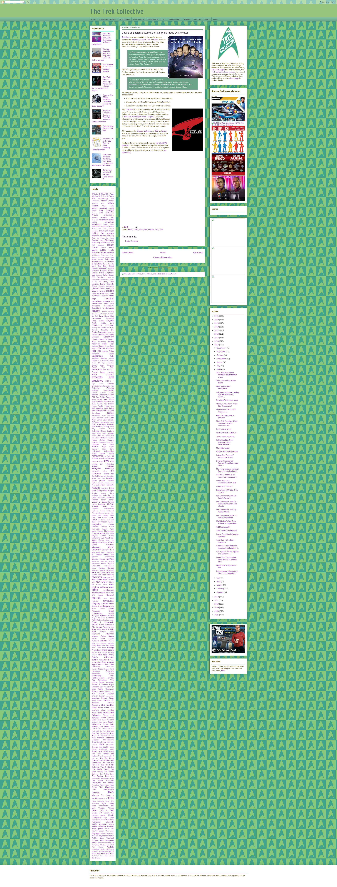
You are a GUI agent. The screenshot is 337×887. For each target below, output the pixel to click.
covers (96, 310)
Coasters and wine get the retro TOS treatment (227, 572)
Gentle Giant (102, 420)
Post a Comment (131, 241)
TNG (156, 230)
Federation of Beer (106, 395)
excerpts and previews (103, 378)
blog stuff (101, 242)
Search (207, 19)
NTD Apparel (97, 595)
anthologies (109, 215)
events (94, 374)
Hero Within (108, 444)
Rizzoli (100, 669)
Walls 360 (95, 836)
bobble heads (107, 250)
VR (112, 833)
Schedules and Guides (107, 19)
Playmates (96, 634)
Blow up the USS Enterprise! (223, 387)
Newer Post (127, 252)
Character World (102, 279)
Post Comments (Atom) (168, 268)
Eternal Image (98, 372)
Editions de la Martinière (100, 361)
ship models (107, 705)
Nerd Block (101, 572)
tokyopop (95, 795)
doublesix (95, 346)
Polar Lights (107, 638)
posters (103, 640)
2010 (216, 604)
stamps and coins (100, 726)
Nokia (105, 584)
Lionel (107, 513)
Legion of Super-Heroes (103, 502)
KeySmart (104, 488)
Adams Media (108, 206)
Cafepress (95, 268)
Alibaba (94, 210)
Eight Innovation (108, 363)
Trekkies (101, 808)
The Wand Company (103, 780)
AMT (101, 213)
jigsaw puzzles (98, 481)
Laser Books (107, 500)
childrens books (98, 284)
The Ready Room (100, 769)
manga (111, 524)
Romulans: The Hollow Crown (103, 681)
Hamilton (111, 438)
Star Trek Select (98, 733)
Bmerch (103, 248)
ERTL (112, 369)
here (223, 671)
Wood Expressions (107, 849)
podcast (94, 638)
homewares (97, 456)
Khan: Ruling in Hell (99, 491)
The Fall (101, 760)
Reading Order (153, 19)
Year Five (101, 853)
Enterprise (143, 230)
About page (234, 78)
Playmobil (110, 634)
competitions (96, 301)
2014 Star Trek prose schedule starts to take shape (226, 375)
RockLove (110, 671)
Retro (112, 660)
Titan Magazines (106, 787)
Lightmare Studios (98, 511)
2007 (216, 615)
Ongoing (96, 603)
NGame (111, 582)
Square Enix (108, 724)
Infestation (110, 464)
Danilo (103, 328)
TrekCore (125, 37)
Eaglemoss (97, 356)
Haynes (95, 442)
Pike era (95, 627)
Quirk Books (108, 655)
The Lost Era (108, 763)
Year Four (109, 853)
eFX (99, 363)
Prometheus (96, 650)
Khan (111, 488)
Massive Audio (108, 529)
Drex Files (197, 19)
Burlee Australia (108, 264)
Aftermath (103, 208)
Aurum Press (109, 224)
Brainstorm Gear (107, 255)
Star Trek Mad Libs (107, 731)
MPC (106, 561)
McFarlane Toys (98, 538)
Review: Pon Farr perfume (227, 451)
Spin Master (103, 722)
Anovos (95, 215)
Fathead (94, 393)
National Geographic (107, 570)
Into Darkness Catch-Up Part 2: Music (226, 510)
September (221, 359)
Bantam (111, 226)
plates (112, 631)
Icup (100, 461)
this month (108, 783)
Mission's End (108, 550)
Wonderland (95, 849)
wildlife (94, 843)
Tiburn (102, 785)
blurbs (95, 247)
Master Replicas (97, 531)
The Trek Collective (117, 11)
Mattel (102, 533)
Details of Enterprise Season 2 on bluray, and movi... (227, 463)
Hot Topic (107, 456)
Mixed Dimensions (107, 552)
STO (101, 744)
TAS (100, 751)
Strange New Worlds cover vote (108, 128)
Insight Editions (103, 466)
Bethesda (95, 236)
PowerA (111, 641)
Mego (94, 540)
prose (111, 650)
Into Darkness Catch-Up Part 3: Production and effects (226, 503)
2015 (216, 338)
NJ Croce (96, 585)
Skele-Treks (96, 720)
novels (102, 592)
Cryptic (110, 320)
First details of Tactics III (226, 433)
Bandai (105, 226)
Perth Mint (96, 620)
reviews (110, 662)
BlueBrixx (101, 245)
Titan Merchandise (103, 789)
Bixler (101, 240)
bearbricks (95, 231)
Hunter (101, 458)
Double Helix (108, 344)
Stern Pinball (101, 742)
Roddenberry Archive (103, 673)
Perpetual (110, 618)
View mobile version (162, 257)
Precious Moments (107, 643)
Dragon (101, 346)
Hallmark (103, 438)
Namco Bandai (106, 568)
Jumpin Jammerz (104, 483)
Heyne (111, 446)
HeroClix (95, 447)
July (218, 366)
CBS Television (98, 277)
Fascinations (109, 390)
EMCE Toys (98, 367)
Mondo (102, 559)
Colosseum (104, 295)
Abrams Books (107, 201)
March (219, 585)
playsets (95, 636)
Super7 (94, 751)
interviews (95, 471)
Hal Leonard (106, 435)
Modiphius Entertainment (103, 556)
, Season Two (141, 40)
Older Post (198, 252)
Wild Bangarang (107, 840)
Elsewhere (110, 365)
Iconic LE (95, 461)
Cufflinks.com (97, 325)
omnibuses (108, 601)
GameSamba (96, 415)
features (95, 395)
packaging (105, 606)
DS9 (98, 348)
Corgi (112, 303)
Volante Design (98, 831)
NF (107, 582)
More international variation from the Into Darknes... (227, 470)
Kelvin (96, 487)
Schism (101, 694)
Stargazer (95, 740)
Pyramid (104, 652)
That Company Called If (106, 756)
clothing (110, 291)
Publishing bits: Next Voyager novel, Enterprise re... (224, 442)
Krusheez (95, 495)
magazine (96, 524)
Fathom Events (107, 393)
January (220, 592)
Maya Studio (110, 533)
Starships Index (174, 19)
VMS (112, 829)
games (110, 413)
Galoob (111, 411)
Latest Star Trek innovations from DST (226, 482)
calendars (103, 268)
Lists (163, 19)
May (219, 578)
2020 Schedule (124, 19)
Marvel (111, 527)
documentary (102, 341)
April (219, 581)
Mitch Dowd (96, 552)
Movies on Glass (98, 561)
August (220, 362)
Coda (102, 293)
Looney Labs (108, 515)
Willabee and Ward (107, 845)
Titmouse (95, 792)
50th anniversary (100, 198)
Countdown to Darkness (103, 308)
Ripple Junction (98, 664)
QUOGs (95, 657)
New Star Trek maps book (227, 400)
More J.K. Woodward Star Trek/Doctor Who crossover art (227, 423)
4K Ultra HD (103, 194)
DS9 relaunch (108, 348)
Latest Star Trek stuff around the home (225, 456)
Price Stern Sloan (108, 645)
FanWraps (95, 390)
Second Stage (107, 698)
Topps (101, 798)
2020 (216, 320)
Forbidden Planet (102, 402)
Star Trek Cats (104, 729)
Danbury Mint (96, 328)
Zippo (106, 856)
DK (106, 339)
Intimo (105, 471)
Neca (94, 572)
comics (109, 298)
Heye (104, 447)
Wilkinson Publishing (104, 842)
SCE (93, 694)
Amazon (94, 213)
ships (94, 707)
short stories (107, 710)
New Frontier (108, 574)
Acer (102, 203)
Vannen (111, 824)
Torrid (105, 798)
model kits (109, 554)
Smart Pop (105, 720)
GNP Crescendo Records (103, 424)
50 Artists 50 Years (106, 196)
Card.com (99, 275)
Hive (112, 449)
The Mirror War (98, 765)
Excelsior (110, 374)
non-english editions (103, 585)
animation (109, 213)
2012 (216, 597)
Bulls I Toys (104, 261)
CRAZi (104, 311)
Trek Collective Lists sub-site (223, 72)
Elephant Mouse (98, 365)
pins (100, 627)
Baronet (111, 229)
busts (94, 266)
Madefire (111, 522)
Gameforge (96, 413)
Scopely (102, 696)
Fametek (106, 386)
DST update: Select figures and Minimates (227, 552)
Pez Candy (110, 620)
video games (97, 829)
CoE (107, 293)
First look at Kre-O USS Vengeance (226, 411)
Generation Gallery (102, 418)
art (112, 217)
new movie (97, 577)
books (103, 252)
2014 (216, 341)
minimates (96, 547)
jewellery (110, 478)
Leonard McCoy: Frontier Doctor (103, 505)
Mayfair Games (99, 536)
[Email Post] (136, 227)
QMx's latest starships (225, 436)
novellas (95, 593)
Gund (99, 436)
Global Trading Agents (102, 422)
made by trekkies (99, 522)
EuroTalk (111, 372)
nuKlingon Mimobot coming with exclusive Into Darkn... (227, 394)
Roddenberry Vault (103, 676)
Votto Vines (110, 831)
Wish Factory (98, 847)
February (221, 589)
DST (94, 351)
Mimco (94, 545)
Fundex (94, 406)
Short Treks (97, 712)
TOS (161, 230)
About (215, 19)
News (93, 19)
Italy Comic (107, 476)
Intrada (106, 474)
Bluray (130, 230)
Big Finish (100, 238)
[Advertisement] (194, 206)
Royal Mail (107, 687)
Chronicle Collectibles (106, 286)
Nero (108, 572)
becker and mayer (106, 231)
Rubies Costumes (106, 689)
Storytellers (110, 745)
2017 (216, 330)
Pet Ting (103, 620)
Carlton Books (108, 275)
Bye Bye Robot (106, 266)
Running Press (98, 691)
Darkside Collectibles (100, 330)
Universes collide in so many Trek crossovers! (226, 476)
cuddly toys (107, 323)
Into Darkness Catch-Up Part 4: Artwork (226, 497)
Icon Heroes (108, 458)
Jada (103, 478)
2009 (216, 608)
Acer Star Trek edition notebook (225, 541)
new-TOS (100, 582)
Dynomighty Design (103, 353)
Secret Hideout (97, 700)
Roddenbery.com (98, 678)
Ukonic (111, 815)
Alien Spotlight (106, 210)
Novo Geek (110, 592)
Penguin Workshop (98, 618)
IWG (99, 478)
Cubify (94, 323)
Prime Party (101, 647)
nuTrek (96, 597)
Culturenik (110, 325)
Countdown (109, 306)
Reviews (187, 19)
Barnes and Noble (99, 229)
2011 (216, 600)
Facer (101, 384)
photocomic (109, 622)
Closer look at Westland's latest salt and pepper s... (227, 547)
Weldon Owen (98, 838)
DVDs (136, 230)
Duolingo (105, 351)
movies (151, 230)
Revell (104, 662)
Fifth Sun (95, 397)
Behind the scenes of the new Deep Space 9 (108, 174)
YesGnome (95, 856)
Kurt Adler (103, 495)
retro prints (96, 662)
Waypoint (102, 836)
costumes (96, 306)
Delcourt (94, 334)
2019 (216, 323)
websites (110, 836)
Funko (100, 406)
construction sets (100, 303)
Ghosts (111, 420)
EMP (112, 367)
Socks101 (95, 722)
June (219, 369)
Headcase (102, 442)
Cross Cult (109, 316)
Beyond (103, 236)
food (105, 399)
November (221, 351)
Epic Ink (106, 369)
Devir (106, 334)
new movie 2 (108, 577)
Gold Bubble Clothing (100, 427)
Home (163, 252)
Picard (95, 624)
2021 (216, 316)
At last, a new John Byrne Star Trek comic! (226, 405)
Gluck (112, 422)
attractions (109, 222)
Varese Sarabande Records (103, 826)
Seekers (95, 702)
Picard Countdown (106, 625)
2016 (216, 334)
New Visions (97, 579)
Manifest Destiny (99, 527)
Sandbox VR (109, 691)
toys (103, 803)
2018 (216, 327)
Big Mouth (110, 238)
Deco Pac (110, 332)
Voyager (96, 833)
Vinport (107, 829)
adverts (94, 208)
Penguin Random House (103, 615)
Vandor (94, 824)
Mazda (111, 536)
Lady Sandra (101, 497)
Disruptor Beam (98, 339)
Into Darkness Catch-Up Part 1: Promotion (226, 516)
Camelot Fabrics (107, 271)
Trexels (94, 810)
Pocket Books (107, 636)
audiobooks (96, 224)
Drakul (107, 346)
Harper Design (98, 440)
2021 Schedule (138, 19)
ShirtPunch (95, 710)
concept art (108, 301)
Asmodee (95, 220)
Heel (108, 442)
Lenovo (94, 504)
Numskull (110, 595)
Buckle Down (109, 257)
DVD (156, 131)
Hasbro (111, 440)
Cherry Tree (108, 282)
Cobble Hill (95, 293)
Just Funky (100, 485)
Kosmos (103, 493)
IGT (101, 464)
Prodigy (110, 648)
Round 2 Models (100, 684)
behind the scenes (103, 233)
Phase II (96, 622)
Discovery (109, 336)
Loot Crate (96, 517)
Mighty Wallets (108, 542)
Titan (107, 785)
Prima (93, 647)
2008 (216, 611)
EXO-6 (108, 381)
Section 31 (109, 700)
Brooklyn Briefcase (98, 257)
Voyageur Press (105, 833)
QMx (100, 655)
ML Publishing (97, 554)
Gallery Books (102, 410)
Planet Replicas (102, 629)
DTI (99, 351)
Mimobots (110, 545)
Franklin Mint (102, 404)
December (221, 348)
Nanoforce (95, 570)
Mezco (101, 540)
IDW (106, 461)
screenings (110, 696)
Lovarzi (104, 517)
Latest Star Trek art (224, 486)
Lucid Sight (110, 520)
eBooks (104, 358)
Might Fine (110, 540)
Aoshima (94, 217)
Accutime (95, 203)
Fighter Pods (105, 397)
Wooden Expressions (99, 851)
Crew (101, 316)
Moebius (95, 559)
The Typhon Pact (100, 776)
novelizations (109, 590)
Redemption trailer (224, 429)
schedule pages (218, 70)
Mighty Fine (97, 542)
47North (95, 194)
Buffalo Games (97, 259)
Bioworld (95, 240)
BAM (101, 226)
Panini (111, 609)
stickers (94, 745)
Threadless (95, 785)
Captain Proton (98, 273)
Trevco (111, 808)
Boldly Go (96, 252)
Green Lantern (107, 431)
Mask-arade (96, 529)
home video (107, 453)
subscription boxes (106, 749)
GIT (93, 422)
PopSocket (95, 641)
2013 (216, 345)
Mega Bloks (109, 538)
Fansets (110, 388)
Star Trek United (102, 735)
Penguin (111, 613)
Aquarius (104, 217)
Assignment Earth (106, 220)
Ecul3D (111, 358)
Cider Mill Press (98, 288)
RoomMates (110, 682)
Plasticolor (103, 631)
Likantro (101, 513)
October (220, 355)
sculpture (95, 698)
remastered (104, 660)
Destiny (101, 334)
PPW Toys (95, 643)
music (103, 563)
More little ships (222, 448)
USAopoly (110, 822)
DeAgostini (102, 332)
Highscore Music (99, 449)
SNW (112, 720)
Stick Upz (110, 742)
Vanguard (103, 824)
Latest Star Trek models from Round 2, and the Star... (226, 559)
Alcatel (111, 208)
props (104, 650)
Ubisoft (106, 813)
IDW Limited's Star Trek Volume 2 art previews (226, 522)
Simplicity (111, 717)
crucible (101, 321)
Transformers (103, 806)
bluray (155, 40)
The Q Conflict (107, 767)
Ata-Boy (94, 222)
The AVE (95, 758)
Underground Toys (99, 817)
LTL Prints (101, 520)
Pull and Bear (96, 652)
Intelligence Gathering (103, 468)
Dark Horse (110, 328)
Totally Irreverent (98, 801)
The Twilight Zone (107, 774)
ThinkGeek (96, 783)
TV (100, 812)
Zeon (101, 856)
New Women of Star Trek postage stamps (108, 67)
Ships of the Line (106, 708)
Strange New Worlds (100, 747)
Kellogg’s (110, 485)
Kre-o (112, 493)
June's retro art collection (226, 531)
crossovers (96, 318)
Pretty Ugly (96, 645)
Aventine (95, 226)
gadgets (99, 408)
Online (104, 603)
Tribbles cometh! (223, 527)
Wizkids (110, 847)
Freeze (111, 404)
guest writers (96, 433)
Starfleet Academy (105, 738)
